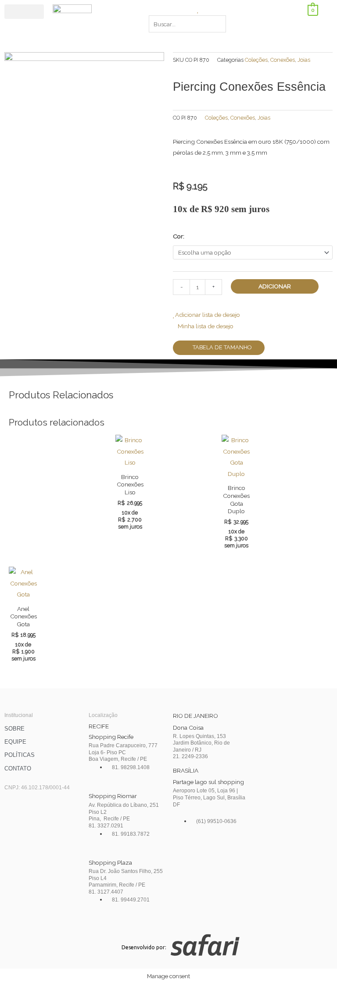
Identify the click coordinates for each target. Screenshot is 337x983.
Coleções (256, 60)
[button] (24, 11)
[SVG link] (254, 946)
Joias (304, 60)
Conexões (282, 60)
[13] (84, 131)
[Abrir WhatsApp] (315, 961)
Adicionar (274, 286)
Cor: (178, 236)
